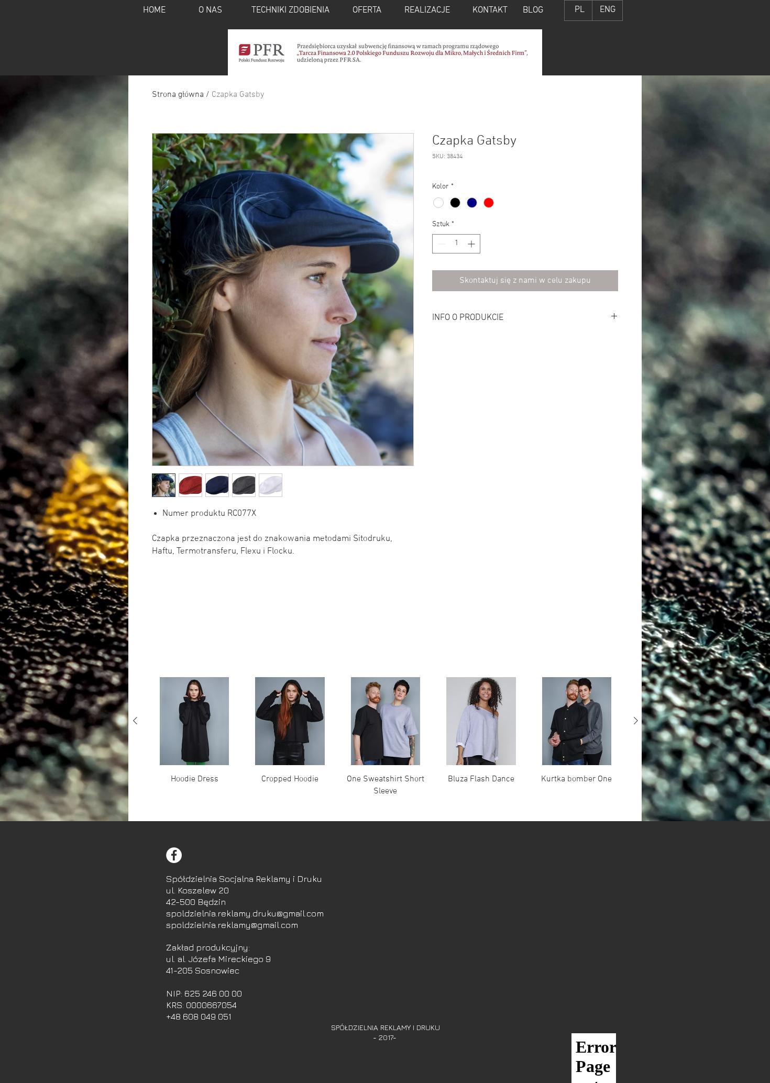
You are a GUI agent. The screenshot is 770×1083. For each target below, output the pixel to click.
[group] (385, 745)
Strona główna (178, 95)
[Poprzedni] (135, 720)
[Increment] (472, 244)
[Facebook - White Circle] (174, 855)
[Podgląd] (194, 721)
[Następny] (636, 720)
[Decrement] (440, 244)
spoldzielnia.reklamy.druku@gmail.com (245, 913)
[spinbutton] (456, 244)
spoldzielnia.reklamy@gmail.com (232, 925)
